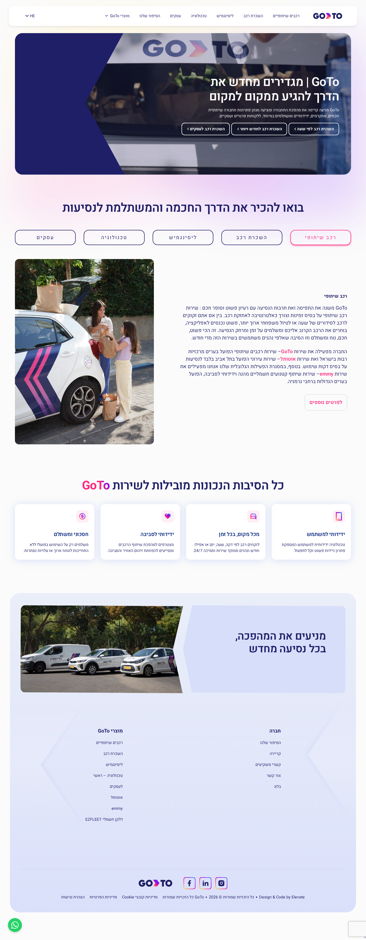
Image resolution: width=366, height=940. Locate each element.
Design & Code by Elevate (282, 897)
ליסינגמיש (225, 16)
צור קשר (274, 776)
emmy (326, 374)
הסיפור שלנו (149, 16)
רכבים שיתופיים (286, 16)
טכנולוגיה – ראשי (108, 776)
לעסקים (116, 787)
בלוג (277, 787)
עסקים (175, 16)
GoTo (287, 351)
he (32, 16)
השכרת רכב (253, 16)
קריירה (275, 754)
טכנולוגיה (199, 16)
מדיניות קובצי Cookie (140, 897)
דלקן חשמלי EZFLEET (104, 819)
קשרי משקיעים (268, 765)
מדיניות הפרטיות (103, 897)
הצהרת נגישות (73, 897)
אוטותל (288, 359)
